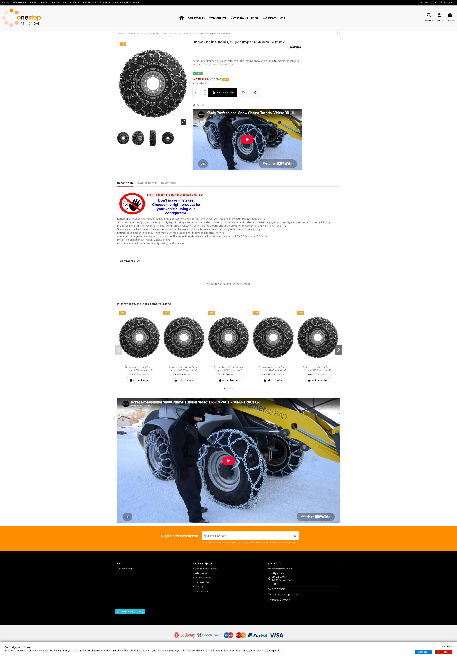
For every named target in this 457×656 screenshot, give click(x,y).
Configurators (203, 582)
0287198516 (278, 589)
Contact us (201, 591)
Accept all (423, 651)
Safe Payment (203, 577)
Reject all (444, 651)
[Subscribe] (295, 535)
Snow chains (126, 568)
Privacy (199, 586)
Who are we (201, 573)
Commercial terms (206, 568)
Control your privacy (130, 611)
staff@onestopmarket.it (286, 594)
